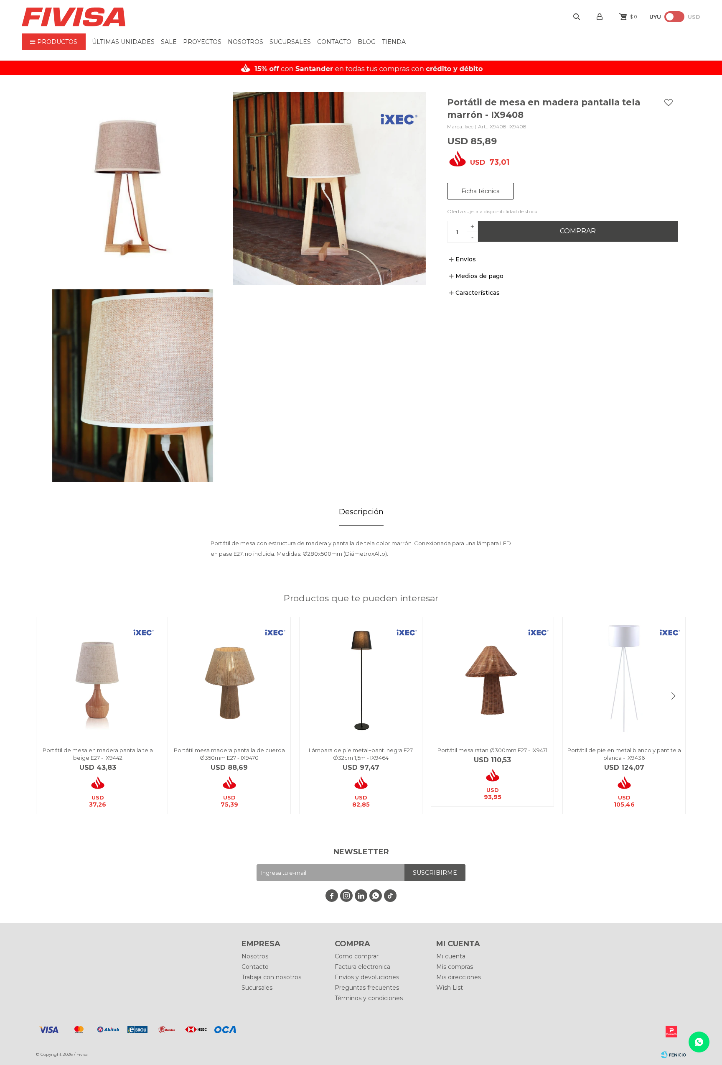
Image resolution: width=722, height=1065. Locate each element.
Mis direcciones (458, 977)
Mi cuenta (450, 956)
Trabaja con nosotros (271, 977)
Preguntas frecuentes (367, 987)
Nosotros (245, 42)
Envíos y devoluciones (367, 977)
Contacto (334, 42)
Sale (169, 42)
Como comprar (357, 956)
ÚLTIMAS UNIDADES (123, 42)
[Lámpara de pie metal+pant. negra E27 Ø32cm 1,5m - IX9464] (360, 678)
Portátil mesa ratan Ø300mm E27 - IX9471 (492, 750)
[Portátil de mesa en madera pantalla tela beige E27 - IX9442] (97, 678)
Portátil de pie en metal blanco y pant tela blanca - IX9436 (624, 754)
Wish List (449, 987)
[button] (673, 696)
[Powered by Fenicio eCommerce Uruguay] (673, 1054)
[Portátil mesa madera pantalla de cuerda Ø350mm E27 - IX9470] (229, 678)
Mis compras (454, 967)
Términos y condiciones (369, 998)
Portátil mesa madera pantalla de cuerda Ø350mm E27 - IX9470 (229, 754)
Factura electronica (362, 967)
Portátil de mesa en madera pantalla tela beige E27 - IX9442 (98, 754)
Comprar (578, 231)
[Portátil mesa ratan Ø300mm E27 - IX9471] (492, 678)
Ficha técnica (480, 191)
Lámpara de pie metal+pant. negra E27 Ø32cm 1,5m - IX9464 (361, 754)
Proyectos (202, 42)
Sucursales (290, 42)
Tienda (394, 42)
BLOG (367, 42)
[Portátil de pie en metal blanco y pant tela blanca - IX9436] (624, 678)
